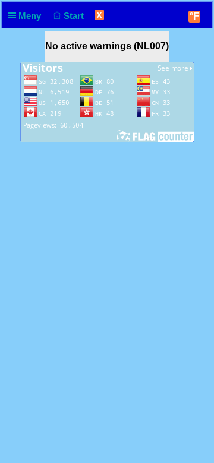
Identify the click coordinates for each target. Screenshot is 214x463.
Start (75, 16)
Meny (31, 16)
